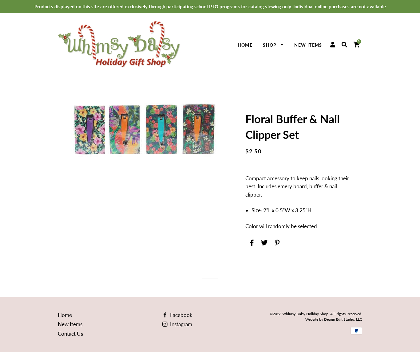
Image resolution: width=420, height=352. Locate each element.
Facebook (180, 315)
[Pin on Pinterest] (276, 241)
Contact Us (70, 333)
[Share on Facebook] (251, 241)
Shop (270, 45)
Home (245, 45)
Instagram (180, 324)
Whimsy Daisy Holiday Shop (305, 313)
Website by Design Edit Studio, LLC (333, 319)
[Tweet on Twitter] (263, 241)
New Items (308, 45)
